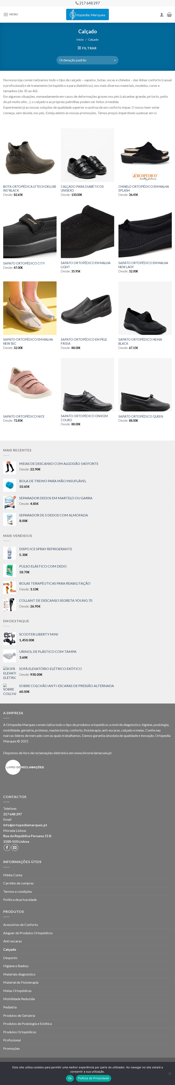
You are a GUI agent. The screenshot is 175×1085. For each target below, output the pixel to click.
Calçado (9, 949)
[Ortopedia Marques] (87, 14)
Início (80, 39)
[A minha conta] (162, 14)
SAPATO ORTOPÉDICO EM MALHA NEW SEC (28, 341)
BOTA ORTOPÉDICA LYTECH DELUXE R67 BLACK (29, 188)
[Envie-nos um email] (14, 847)
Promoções (11, 1048)
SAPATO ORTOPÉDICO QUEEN (140, 416)
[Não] (170, 1074)
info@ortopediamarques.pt (25, 825)
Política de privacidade (20, 899)
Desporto (10, 958)
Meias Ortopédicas (17, 991)
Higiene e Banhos (16, 966)
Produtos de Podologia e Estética (27, 1023)
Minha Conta (12, 875)
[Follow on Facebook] (7, 847)
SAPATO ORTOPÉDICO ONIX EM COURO (84, 418)
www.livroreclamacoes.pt (93, 753)
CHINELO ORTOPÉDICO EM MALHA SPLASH (143, 188)
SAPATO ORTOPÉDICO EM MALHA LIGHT (86, 265)
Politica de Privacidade (93, 1078)
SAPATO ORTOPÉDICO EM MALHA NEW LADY (143, 265)
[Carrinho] (169, 14)
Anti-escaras (12, 941)
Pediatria (10, 1007)
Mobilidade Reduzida (19, 999)
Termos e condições (17, 891)
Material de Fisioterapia (20, 982)
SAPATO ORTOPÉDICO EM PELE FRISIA (84, 341)
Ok (70, 1078)
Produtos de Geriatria (19, 1015)
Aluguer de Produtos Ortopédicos (28, 933)
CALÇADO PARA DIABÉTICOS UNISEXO (82, 188)
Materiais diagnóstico (19, 974)
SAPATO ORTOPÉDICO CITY (24, 263)
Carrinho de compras (18, 883)
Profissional (12, 1040)
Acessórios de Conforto (20, 924)
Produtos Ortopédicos (19, 1032)
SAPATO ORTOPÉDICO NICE (24, 416)
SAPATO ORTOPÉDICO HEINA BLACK (140, 341)
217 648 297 (12, 814)
